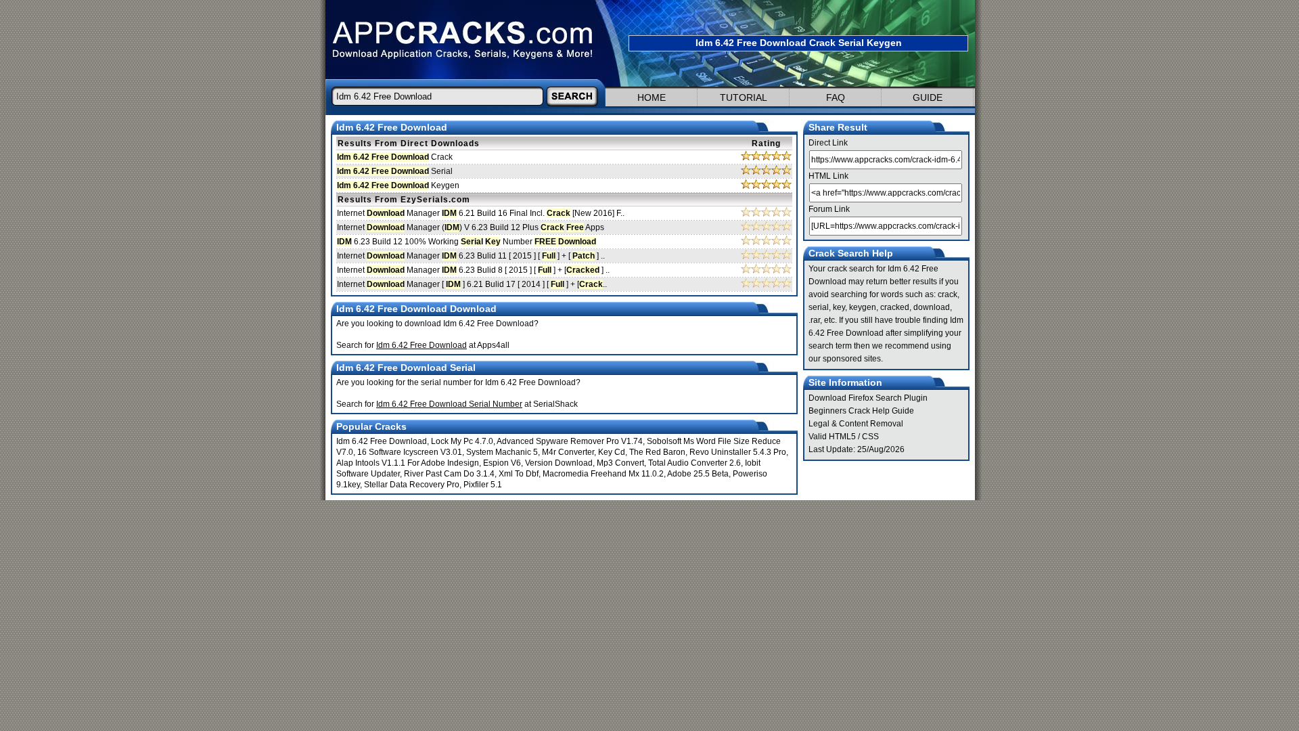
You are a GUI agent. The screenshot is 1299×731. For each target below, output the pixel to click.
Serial (395, 171)
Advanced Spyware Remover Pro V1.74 (570, 441)
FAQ (835, 97)
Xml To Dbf (519, 474)
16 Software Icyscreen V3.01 (409, 452)
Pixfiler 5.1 (482, 484)
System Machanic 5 (502, 452)
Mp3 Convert (620, 463)
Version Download (559, 463)
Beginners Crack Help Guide (861, 411)
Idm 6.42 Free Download (381, 441)
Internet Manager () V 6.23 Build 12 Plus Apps (470, 227)
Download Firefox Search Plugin (868, 398)
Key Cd (611, 452)
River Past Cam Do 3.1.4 (449, 474)
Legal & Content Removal (855, 423)
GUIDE (927, 97)
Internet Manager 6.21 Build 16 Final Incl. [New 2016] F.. (480, 213)
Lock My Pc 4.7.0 (462, 441)
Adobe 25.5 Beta (698, 474)
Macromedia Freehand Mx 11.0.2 (603, 474)
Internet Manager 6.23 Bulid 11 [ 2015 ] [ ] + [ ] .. (471, 256)
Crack (395, 157)
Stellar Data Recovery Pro (411, 484)
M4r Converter (568, 452)
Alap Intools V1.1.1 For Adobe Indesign (407, 463)
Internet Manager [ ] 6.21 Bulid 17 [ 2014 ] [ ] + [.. (472, 284)
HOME (651, 97)
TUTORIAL (743, 97)
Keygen (398, 185)
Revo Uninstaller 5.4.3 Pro (737, 452)
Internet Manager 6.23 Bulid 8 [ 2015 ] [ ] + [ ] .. (473, 270)
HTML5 (842, 436)
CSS (870, 436)
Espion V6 (502, 463)
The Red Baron (657, 452)
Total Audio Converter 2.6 (694, 463)
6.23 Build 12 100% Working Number (466, 241)
